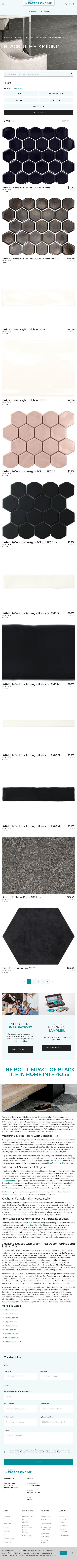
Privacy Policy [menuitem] (65, 1535)
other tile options (29, 1270)
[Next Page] (52, 981)
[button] (66, 4)
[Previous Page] (25, 981)
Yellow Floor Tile (11, 1338)
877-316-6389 (45, 11)
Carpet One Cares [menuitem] (64, 1521)
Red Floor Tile (10, 1330)
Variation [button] (37, 106)
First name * (8, 1371)
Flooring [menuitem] (7, 1516)
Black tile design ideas (39, 1225)
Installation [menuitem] (45, 1537)
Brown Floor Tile (11, 1318)
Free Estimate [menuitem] (9, 1538)
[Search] (71, 74)
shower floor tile (8, 1181)
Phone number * (9, 1403)
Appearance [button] (55, 100)
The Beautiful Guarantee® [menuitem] (46, 1528)
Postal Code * (8, 1417)
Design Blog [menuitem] (26, 1536)
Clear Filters (18, 88)
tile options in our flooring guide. (60, 1163)
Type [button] (19, 94)
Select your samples (54, 1048)
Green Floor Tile (11, 1326)
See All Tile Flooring (13, 1342)
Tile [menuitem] (5, 1535)
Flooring (18, 37)
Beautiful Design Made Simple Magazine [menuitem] (27, 1529)
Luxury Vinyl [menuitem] (8, 1520)
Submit (38, 1462)
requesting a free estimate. (60, 1302)
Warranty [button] (19, 100)
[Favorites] (70, 4)
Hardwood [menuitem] (7, 1524)
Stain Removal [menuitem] (46, 1516)
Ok (63, 1553)
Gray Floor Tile (10, 1322)
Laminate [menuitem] (7, 1531)
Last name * (44, 1371)
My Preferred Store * (47, 1417)
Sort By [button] (65, 121)
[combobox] (36, 74)
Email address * (45, 1403)
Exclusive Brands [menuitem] (44, 1541)
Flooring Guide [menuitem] (46, 1524)
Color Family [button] (55, 94)
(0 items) (73, 4)
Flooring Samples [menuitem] (25, 1521)
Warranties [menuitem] (45, 1533)
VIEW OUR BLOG (18, 1049)
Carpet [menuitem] (6, 1527)
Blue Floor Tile (10, 1314)
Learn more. (51, 1555)
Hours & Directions (11, 1487)
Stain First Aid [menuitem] (46, 1520)
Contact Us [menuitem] (64, 1526)
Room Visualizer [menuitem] (28, 1516)
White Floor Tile (11, 1334)
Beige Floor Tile (11, 1310)
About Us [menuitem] (63, 1516)
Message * (7, 1430)
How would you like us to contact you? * (17, 1391)
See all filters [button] (37, 113)
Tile (25, 37)
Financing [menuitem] (7, 1542)
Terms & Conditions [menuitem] (63, 1530)
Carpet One (8, 37)
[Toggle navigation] (3, 4)
